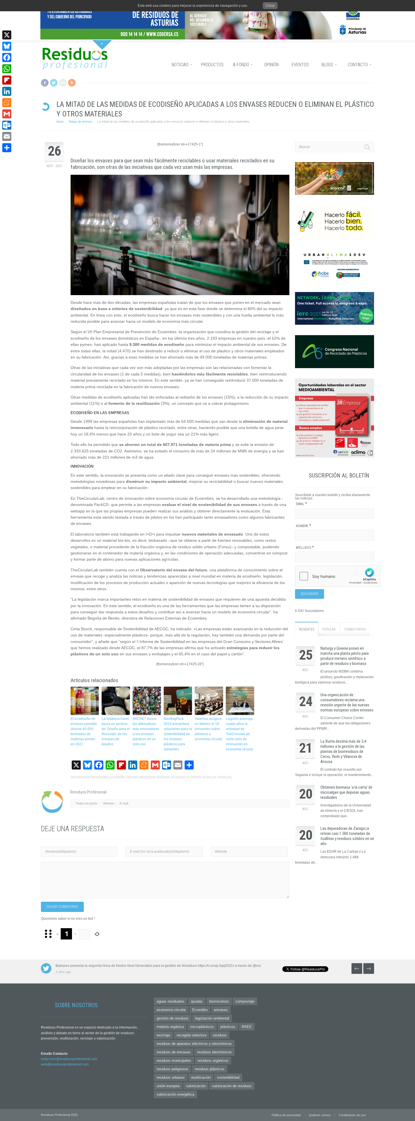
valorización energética (175, 1094)
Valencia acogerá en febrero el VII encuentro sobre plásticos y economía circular (208, 729)
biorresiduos (219, 1001)
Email (301, 504)
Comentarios (355, 629)
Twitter (54, 83)
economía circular (171, 1010)
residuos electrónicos (214, 1052)
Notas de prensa (80, 121)
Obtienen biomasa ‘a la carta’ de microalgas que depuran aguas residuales (346, 792)
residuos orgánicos (213, 1060)
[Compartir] (6, 147)
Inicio (60, 121)
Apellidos (305, 548)
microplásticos (202, 1027)
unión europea (168, 1086)
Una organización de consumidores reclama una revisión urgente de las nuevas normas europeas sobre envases (347, 702)
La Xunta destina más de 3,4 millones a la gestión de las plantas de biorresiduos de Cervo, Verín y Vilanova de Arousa (343, 751)
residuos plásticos (209, 1069)
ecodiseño (117, 777)
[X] (6, 35)
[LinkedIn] (6, 91)
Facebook (45, 83)
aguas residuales (170, 1001)
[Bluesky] (6, 46)
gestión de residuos (173, 1018)
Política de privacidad (286, 1115)
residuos (224, 777)
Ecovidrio (199, 1010)
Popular (329, 629)
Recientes (306, 629)
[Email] (6, 136)
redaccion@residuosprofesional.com (69, 1059)
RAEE (247, 1027)
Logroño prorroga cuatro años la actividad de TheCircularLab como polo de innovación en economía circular (239, 734)
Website (108, 803)
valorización (196, 1086)
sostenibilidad (228, 1077)
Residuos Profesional (93, 777)
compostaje (244, 1001)
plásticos (194, 777)
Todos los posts (86, 803)
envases (132, 777)
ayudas (197, 1001)
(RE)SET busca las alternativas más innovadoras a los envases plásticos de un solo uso (146, 731)
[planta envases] (180, 235)
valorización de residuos (232, 1086)
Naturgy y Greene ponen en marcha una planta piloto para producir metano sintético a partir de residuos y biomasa (344, 656)
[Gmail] (6, 114)
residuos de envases (174, 1052)
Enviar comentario (62, 907)
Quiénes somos (320, 1115)
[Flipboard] (6, 80)
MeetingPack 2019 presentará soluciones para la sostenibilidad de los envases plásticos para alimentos (178, 734)
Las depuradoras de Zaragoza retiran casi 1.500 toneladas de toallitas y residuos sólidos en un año (347, 836)
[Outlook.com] (6, 125)
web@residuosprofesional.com (65, 1064)
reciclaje (209, 777)
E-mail (124, 803)
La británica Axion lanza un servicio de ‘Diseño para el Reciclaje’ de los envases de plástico (116, 731)
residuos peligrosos (172, 1069)
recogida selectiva (191, 1035)
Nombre (303, 526)
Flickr (63, 83)
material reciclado (171, 777)
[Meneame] (6, 102)
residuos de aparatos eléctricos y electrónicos (194, 1044)
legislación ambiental (212, 1018)
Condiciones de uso (352, 1115)
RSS (72, 83)
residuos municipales (174, 1060)
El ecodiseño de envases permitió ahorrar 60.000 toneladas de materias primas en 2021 (84, 731)
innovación (147, 777)
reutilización (201, 1077)
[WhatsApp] (6, 68)
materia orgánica (170, 1027)
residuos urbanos (171, 1077)
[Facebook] (6, 57)
